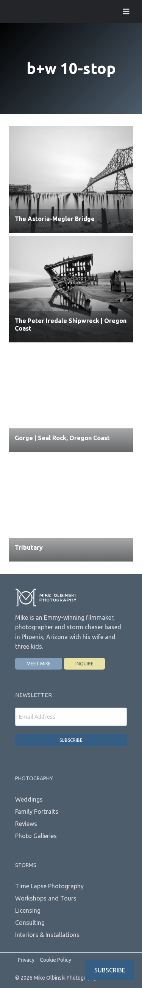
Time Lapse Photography (49, 886)
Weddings (29, 799)
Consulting (30, 922)
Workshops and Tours (45, 898)
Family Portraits (36, 811)
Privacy (26, 960)
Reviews (26, 823)
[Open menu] (126, 11)
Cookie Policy (55, 960)
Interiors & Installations (47, 934)
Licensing (28, 910)
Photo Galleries (36, 835)
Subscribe (71, 740)
